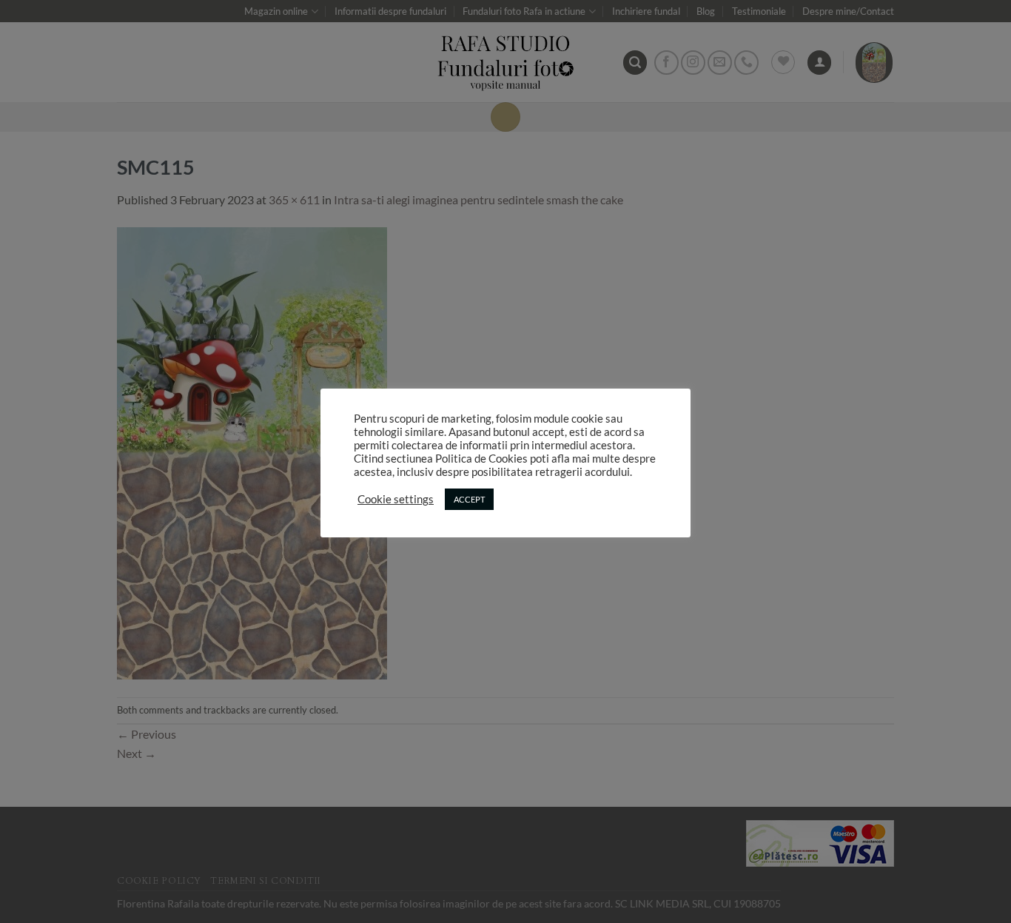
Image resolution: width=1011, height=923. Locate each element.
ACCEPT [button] (469, 499)
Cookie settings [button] (395, 499)
